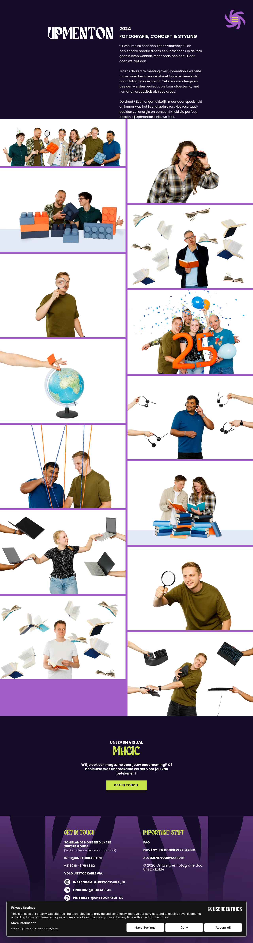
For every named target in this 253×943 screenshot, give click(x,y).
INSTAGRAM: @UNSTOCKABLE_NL (99, 882)
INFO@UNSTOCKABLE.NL (83, 858)
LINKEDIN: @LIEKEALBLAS (92, 890)
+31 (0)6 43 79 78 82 (79, 866)
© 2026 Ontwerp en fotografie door (173, 865)
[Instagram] (67, 882)
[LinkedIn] (67, 890)
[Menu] (236, 19)
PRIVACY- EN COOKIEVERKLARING (169, 850)
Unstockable (153, 869)
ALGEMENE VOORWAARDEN (164, 858)
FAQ (146, 842)
